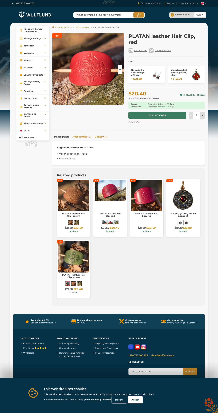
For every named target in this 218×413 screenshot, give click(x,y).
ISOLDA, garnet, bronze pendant (183, 214)
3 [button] (86, 101)
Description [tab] (61, 136)
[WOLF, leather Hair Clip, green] (67, 283)
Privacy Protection (104, 353)
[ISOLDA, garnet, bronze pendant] (186, 222)
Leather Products (64, 27)
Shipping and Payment (107, 343)
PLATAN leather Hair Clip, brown (73, 214)
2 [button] (83, 101)
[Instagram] (143, 346)
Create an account (188, 3)
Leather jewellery (82, 27)
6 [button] (94, 101)
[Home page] (53, 27)
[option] (88, 69)
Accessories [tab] (82, 136)
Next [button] (120, 69)
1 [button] (81, 101)
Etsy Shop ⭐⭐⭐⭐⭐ (35, 348)
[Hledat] (138, 15)
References (65, 353)
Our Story (64, 343)
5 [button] (91, 101)
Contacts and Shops (151, 3)
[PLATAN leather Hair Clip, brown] (70, 222)
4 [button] (89, 101)
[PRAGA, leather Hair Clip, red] (110, 222)
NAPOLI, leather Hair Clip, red (146, 214)
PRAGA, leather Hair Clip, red (110, 214)
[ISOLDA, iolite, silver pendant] (180, 222)
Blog (76, 343)
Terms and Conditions (106, 348)
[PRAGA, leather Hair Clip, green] (116, 222)
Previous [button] (56, 69)
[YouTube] (137, 346)
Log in (170, 3)
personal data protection (98, 399)
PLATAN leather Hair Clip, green (73, 276)
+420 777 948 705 (24, 3)
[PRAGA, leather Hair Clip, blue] (104, 222)
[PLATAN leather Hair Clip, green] (76, 222)
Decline (119, 399)
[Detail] (156, 75)
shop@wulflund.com (162, 355)
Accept (135, 399)
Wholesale (28, 353)
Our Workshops (67, 348)
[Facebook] (130, 346)
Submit (190, 371)
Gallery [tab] (101, 136)
